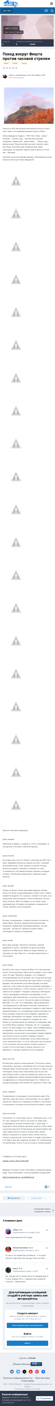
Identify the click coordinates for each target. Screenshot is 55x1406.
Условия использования (12, 1400)
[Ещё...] (47, 1230)
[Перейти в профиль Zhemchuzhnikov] (8, 1249)
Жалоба (8, 1187)
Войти (27, 1343)
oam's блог (11, 28)
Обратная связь (42, 1378)
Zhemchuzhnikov (20, 1248)
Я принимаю (45, 1398)
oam (11, 32)
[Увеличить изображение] (16, 180)
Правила (6, 1397)
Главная (18, 32)
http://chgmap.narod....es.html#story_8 (18, 1177)
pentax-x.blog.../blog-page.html (16, 1161)
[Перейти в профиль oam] (5, 76)
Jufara (16, 1230)
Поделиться (14, 1198)
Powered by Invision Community (27, 1389)
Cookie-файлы (27, 1381)
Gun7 (15, 1268)
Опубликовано (26, 1232)
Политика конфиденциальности (17, 1378)
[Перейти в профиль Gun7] (8, 1270)
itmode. (32, 1358)
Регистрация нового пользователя (27, 1325)
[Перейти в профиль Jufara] (8, 1231)
